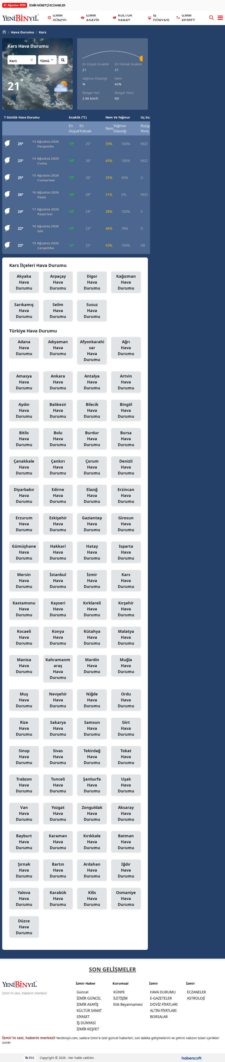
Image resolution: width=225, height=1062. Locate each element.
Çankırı (58, 467)
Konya (58, 637)
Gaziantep (92, 523)
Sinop (24, 756)
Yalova (24, 898)
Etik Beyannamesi (128, 1004)
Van (24, 813)
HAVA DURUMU (163, 992)
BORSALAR (159, 1016)
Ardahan (91, 870)
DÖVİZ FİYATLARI (164, 1004)
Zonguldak (92, 813)
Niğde (92, 699)
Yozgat (58, 813)
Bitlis (24, 438)
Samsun (92, 728)
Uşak (126, 785)
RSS (31, 1058)
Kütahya (92, 637)
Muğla (126, 665)
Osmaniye (126, 898)
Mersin (24, 580)
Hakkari (58, 552)
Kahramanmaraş (57, 668)
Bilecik (92, 410)
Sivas (58, 756)
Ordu (126, 699)
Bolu (58, 438)
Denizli (126, 467)
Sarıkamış (24, 310)
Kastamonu (24, 608)
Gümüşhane (24, 552)
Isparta (126, 552)
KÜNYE (119, 992)
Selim (58, 310)
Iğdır (126, 870)
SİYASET (83, 1016)
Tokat (126, 756)
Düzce (24, 926)
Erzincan (126, 495)
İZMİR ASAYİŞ (87, 1004)
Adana (24, 347)
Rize (24, 728)
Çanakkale (24, 467)
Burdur (92, 438)
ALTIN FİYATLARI (163, 1010)
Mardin (92, 665)
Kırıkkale (92, 841)
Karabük (58, 898)
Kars (41, 32)
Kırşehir (126, 608)
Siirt (126, 728)
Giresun (126, 523)
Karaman (58, 841)
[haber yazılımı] (191, 1057)
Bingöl (126, 410)
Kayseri (58, 608)
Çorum (92, 467)
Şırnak (24, 870)
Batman (126, 841)
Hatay (92, 552)
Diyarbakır (24, 495)
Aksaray (126, 813)
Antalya (92, 381)
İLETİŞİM (120, 998)
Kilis (92, 898)
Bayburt (24, 841)
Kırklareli (92, 608)
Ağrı (126, 347)
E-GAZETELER (161, 998)
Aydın (24, 410)
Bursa (126, 438)
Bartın (58, 870)
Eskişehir (58, 523)
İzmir (92, 580)
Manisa (24, 665)
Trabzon (24, 785)
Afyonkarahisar (92, 350)
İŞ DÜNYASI (86, 1022)
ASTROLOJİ (196, 998)
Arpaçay (58, 282)
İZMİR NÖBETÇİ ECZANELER (47, 5)
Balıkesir (57, 410)
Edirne (58, 495)
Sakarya (58, 728)
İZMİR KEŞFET (88, 1029)
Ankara (58, 381)
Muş (24, 699)
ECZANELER (196, 992)
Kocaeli (24, 637)
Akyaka (24, 282)
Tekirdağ (91, 756)
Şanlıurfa (92, 785)
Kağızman (126, 282)
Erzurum (24, 523)
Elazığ (92, 495)
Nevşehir (58, 699)
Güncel (82, 992)
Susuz (92, 310)
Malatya (126, 637)
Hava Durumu (21, 32)
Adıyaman (58, 347)
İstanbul (58, 580)
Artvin (126, 381)
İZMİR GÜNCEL (89, 998)
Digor (92, 282)
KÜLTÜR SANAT (89, 1010)
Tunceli (58, 785)
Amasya (24, 381)
